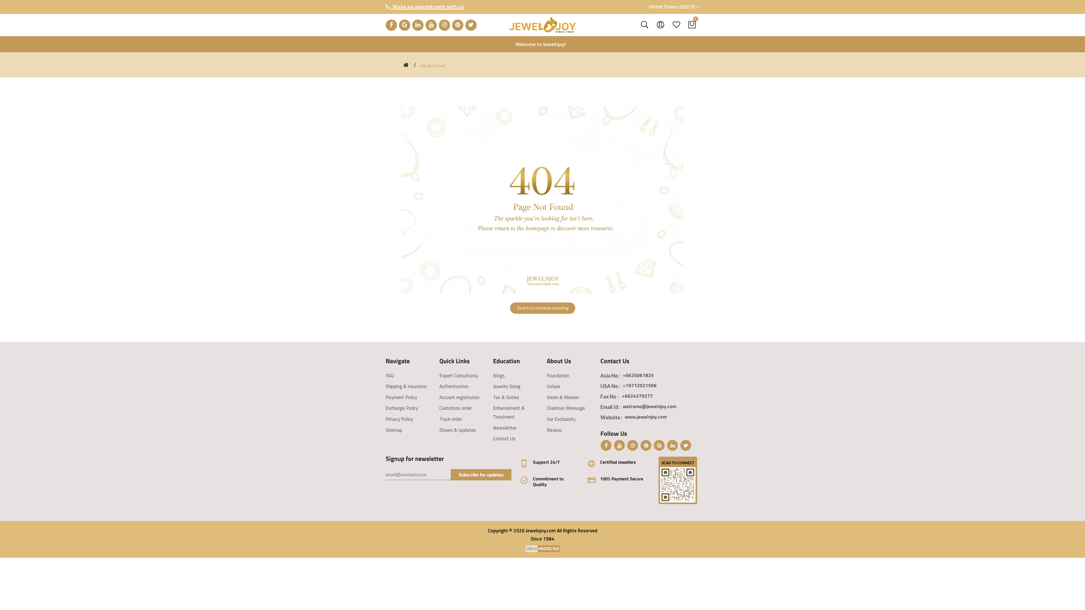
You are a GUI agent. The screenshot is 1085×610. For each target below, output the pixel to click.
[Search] (644, 25)
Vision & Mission (563, 397)
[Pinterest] (457, 25)
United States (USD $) (672, 6)
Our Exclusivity (561, 419)
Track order (450, 419)
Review (554, 430)
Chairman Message (566, 408)
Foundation (558, 375)
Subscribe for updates (481, 474)
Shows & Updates (457, 430)
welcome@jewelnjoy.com (649, 406)
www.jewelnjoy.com (646, 417)
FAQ (390, 375)
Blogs (499, 375)
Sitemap (394, 430)
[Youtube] (431, 25)
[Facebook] (391, 25)
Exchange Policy (402, 408)
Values (553, 386)
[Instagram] (444, 25)
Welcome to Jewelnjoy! (540, 44)
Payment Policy (401, 397)
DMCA (531, 549)
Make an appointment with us (427, 6)
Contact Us (504, 438)
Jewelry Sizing (506, 386)
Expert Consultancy (458, 375)
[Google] (404, 25)
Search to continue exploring (542, 308)
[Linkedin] (418, 25)
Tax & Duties (506, 397)
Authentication (453, 386)
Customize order (455, 408)
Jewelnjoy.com (541, 530)
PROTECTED (549, 549)
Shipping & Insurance (406, 386)
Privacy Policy (399, 419)
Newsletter (505, 428)
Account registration (459, 397)
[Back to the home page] (406, 65)
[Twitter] (471, 25)
